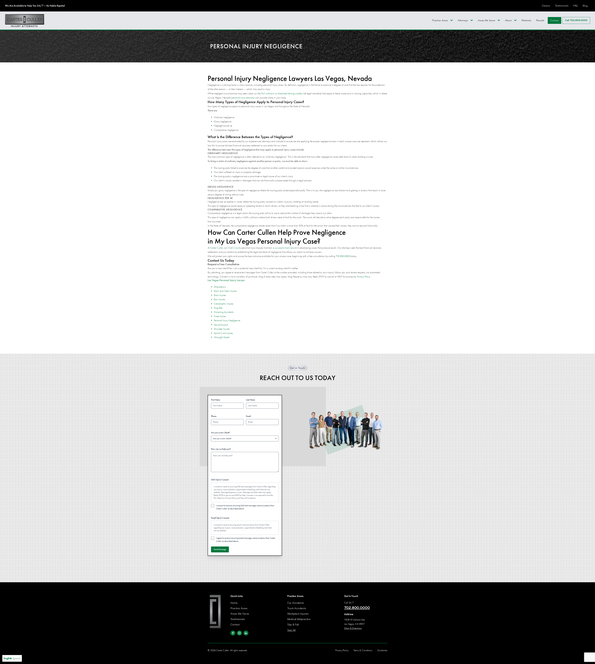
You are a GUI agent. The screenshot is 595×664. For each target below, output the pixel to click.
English (8, 658)
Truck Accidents (296, 608)
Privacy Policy (363, 276)
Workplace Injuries (298, 613)
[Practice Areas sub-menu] (452, 20)
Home (234, 603)
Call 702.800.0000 (576, 20)
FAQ (575, 5)
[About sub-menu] (516, 20)
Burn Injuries (219, 299)
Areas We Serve (486, 20)
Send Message (220, 549)
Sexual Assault (221, 324)
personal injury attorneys (243, 97)
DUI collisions (268, 93)
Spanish (16, 658)
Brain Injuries (220, 295)
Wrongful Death (222, 337)
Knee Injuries (220, 316)
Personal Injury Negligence (227, 320)
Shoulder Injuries (222, 328)
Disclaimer (382, 650)
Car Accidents (295, 603)
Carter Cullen (216, 247)
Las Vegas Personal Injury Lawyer (226, 280)
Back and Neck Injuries (225, 291)
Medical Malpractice (299, 619)
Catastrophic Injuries (224, 303)
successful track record (286, 247)
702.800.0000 (343, 256)
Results (540, 20)
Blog (585, 5)
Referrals (526, 20)
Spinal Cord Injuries (223, 333)
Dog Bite (218, 307)
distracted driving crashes (290, 93)
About (508, 20)
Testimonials (561, 5)
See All (291, 630)
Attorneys (463, 20)
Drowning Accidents (224, 312)
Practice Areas (440, 20)
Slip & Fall (293, 624)
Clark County (234, 247)
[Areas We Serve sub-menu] (499, 20)
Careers (546, 5)
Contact (554, 20)
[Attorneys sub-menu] (472, 20)
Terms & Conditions (248, 498)
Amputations (220, 286)
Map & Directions (353, 628)
